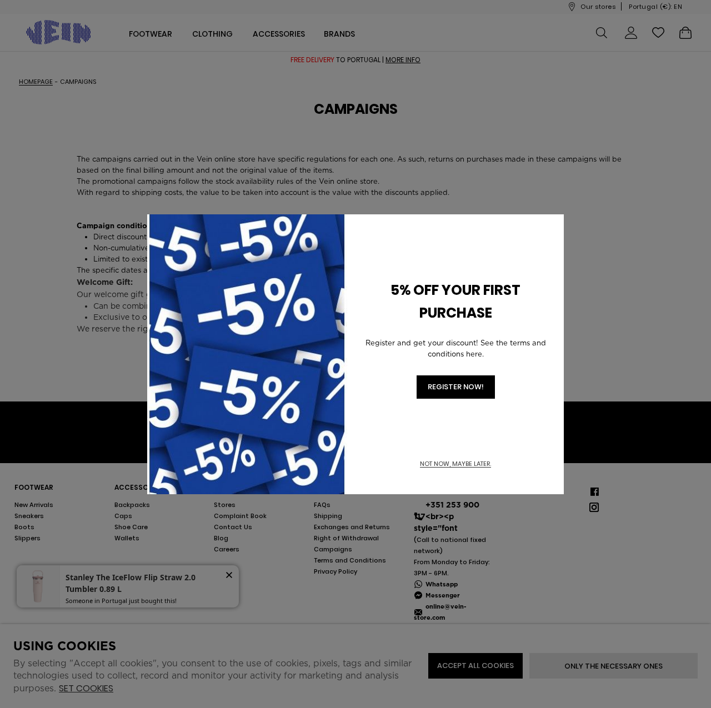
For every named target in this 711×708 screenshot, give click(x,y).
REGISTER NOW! (456, 386)
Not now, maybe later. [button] (455, 464)
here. (475, 354)
